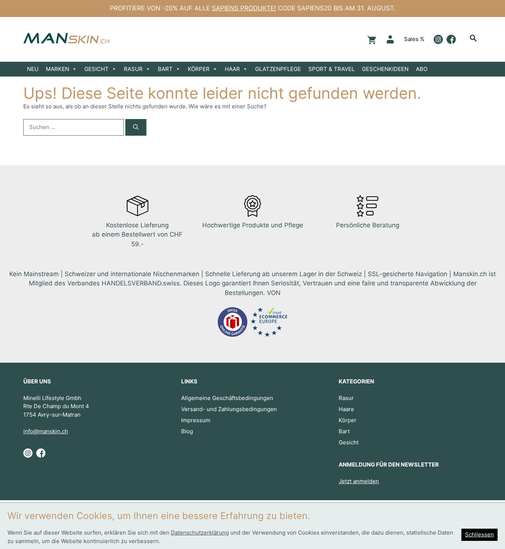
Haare (346, 409)
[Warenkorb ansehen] (371, 39)
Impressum (195, 420)
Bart (344, 431)
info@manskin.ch (45, 431)
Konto (390, 39)
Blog (187, 431)
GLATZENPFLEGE (278, 68)
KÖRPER (199, 68)
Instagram (438, 39)
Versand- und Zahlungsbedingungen (229, 409)
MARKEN (57, 68)
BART (165, 68)
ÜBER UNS (37, 381)
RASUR (133, 68)
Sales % (414, 39)
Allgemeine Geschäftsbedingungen (227, 397)
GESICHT (96, 68)
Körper (347, 420)
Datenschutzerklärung (200, 532)
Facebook (451, 39)
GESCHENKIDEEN (385, 68)
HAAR (232, 68)
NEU (32, 68)
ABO (421, 68)
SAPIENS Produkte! (244, 8)
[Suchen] (474, 39)
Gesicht (349, 442)
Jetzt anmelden (359, 481)
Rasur (346, 397)
